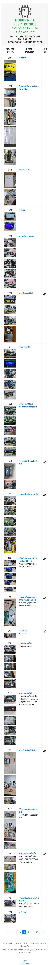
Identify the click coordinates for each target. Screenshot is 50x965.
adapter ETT (25, 169)
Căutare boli (25, 963)
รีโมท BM (23, 631)
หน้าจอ (22, 210)
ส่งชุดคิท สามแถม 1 (27, 236)
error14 (22, 58)
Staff (25, 961)
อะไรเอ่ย (22, 912)
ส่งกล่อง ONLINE (26, 293)
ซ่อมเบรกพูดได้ (25, 643)
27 (37, 932)
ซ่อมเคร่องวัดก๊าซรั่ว (27, 853)
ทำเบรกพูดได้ (24, 347)
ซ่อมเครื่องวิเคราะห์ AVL (29, 494)
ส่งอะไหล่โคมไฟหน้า (27, 750)
